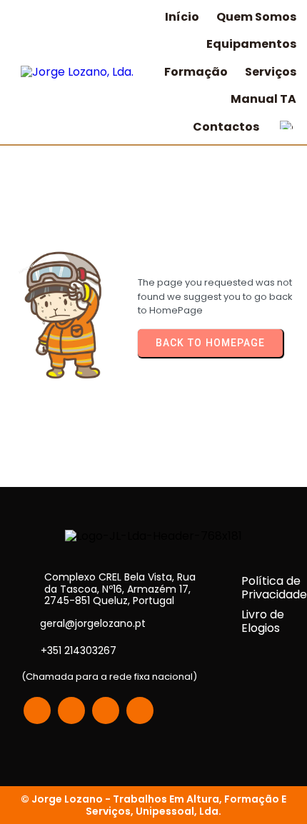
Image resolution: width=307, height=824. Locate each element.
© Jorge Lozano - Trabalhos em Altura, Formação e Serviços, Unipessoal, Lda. (153, 805)
